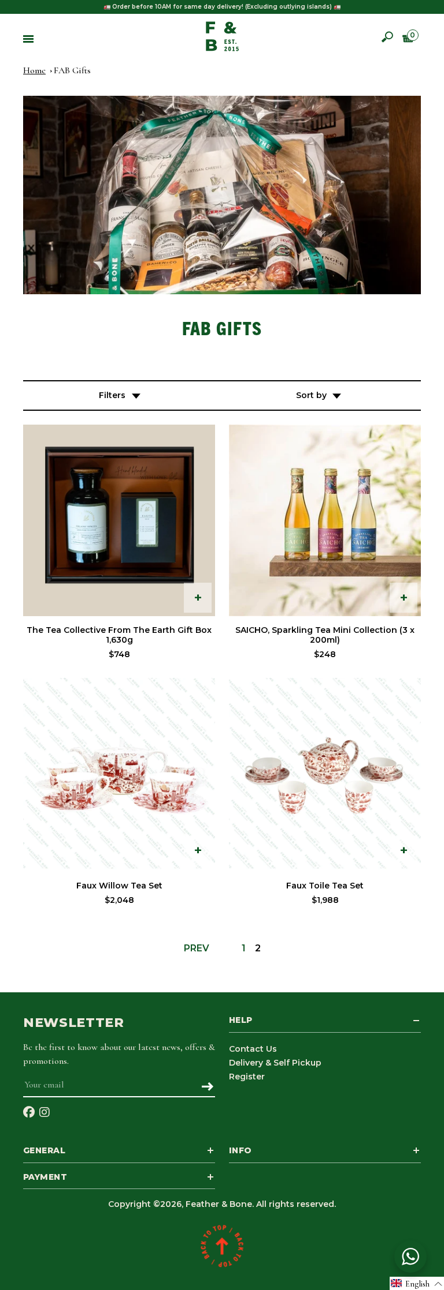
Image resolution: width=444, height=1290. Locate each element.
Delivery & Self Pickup (275, 1063)
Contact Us (253, 1049)
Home (34, 70)
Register (247, 1076)
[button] (417, 1283)
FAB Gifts (72, 70)
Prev (196, 948)
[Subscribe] (207, 1087)
